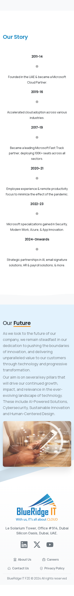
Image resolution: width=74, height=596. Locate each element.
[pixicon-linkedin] (24, 544)
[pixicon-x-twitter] (37, 544)
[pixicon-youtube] (49, 544)
